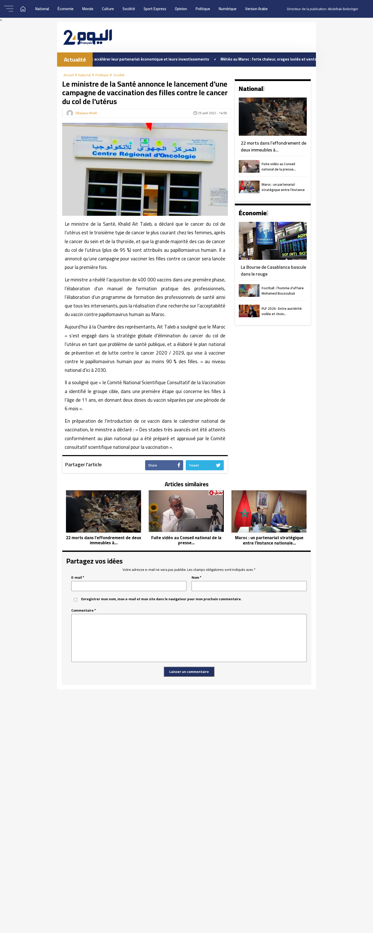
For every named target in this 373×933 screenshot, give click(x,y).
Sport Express (155, 8)
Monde (87, 8)
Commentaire (83, 610)
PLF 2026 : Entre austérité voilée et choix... (282, 311)
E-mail (77, 577)
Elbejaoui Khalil (86, 113)
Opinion (181, 8)
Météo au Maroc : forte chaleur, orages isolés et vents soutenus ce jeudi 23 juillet (267, 59)
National (42, 8)
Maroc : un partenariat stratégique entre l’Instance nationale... (283, 187)
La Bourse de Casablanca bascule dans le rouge (273, 271)
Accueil (68, 75)
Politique (203, 8)
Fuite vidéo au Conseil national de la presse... (279, 166)
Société (129, 8)
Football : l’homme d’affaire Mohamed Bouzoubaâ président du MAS (283, 291)
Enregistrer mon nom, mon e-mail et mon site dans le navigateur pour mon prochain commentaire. (161, 599)
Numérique (227, 8)
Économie (66, 8)
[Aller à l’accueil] (87, 37)
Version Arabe (256, 8)
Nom (196, 577)
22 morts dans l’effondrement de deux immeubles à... (273, 146)
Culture (108, 8)
